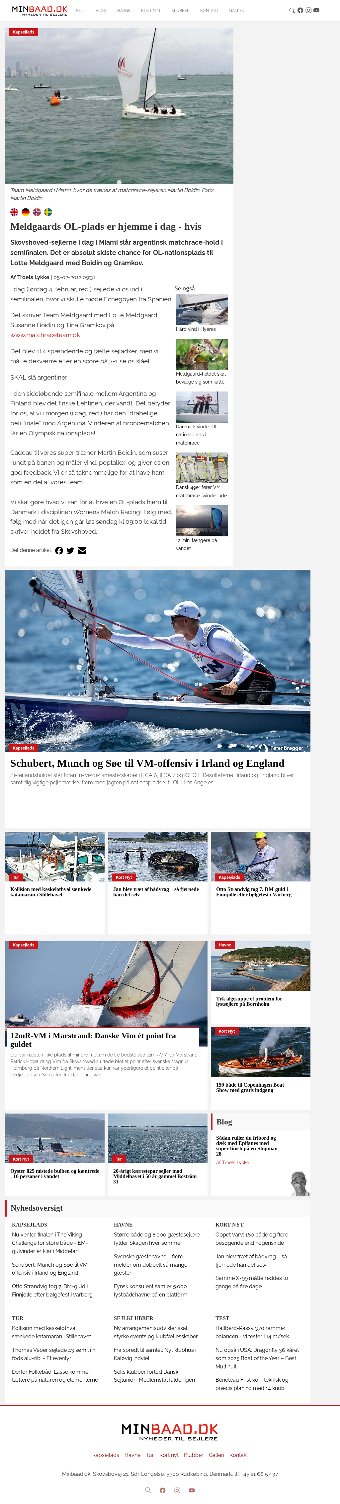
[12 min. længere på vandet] (202, 520)
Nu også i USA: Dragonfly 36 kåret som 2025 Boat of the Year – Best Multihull (257, 1358)
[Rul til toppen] (330, 1494)
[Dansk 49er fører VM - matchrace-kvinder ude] (202, 467)
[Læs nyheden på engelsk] (14, 212)
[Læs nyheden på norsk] (37, 212)
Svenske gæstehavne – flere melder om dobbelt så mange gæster (150, 1264)
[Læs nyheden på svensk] (48, 212)
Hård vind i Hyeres (196, 329)
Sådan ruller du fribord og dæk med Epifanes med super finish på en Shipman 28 (247, 1146)
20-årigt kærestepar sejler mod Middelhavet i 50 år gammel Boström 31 (155, 1176)
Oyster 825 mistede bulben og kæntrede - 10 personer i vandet (54, 1173)
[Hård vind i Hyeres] (202, 309)
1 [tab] (119, 182)
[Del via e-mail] (82, 550)
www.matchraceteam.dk (45, 334)
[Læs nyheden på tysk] (26, 212)
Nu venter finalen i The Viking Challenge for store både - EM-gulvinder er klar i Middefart (50, 1243)
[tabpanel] (119, 115)
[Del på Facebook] (59, 550)
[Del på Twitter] (70, 550)
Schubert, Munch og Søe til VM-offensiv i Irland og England (147, 763)
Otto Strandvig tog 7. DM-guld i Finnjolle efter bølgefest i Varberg (254, 891)
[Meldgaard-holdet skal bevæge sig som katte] (202, 354)
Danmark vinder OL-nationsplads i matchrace (197, 435)
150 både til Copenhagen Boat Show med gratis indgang (250, 1087)
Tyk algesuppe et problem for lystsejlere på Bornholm (249, 1001)
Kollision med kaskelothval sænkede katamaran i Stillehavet (50, 891)
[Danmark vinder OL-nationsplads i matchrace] (202, 406)
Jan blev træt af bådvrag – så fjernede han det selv (156, 891)
